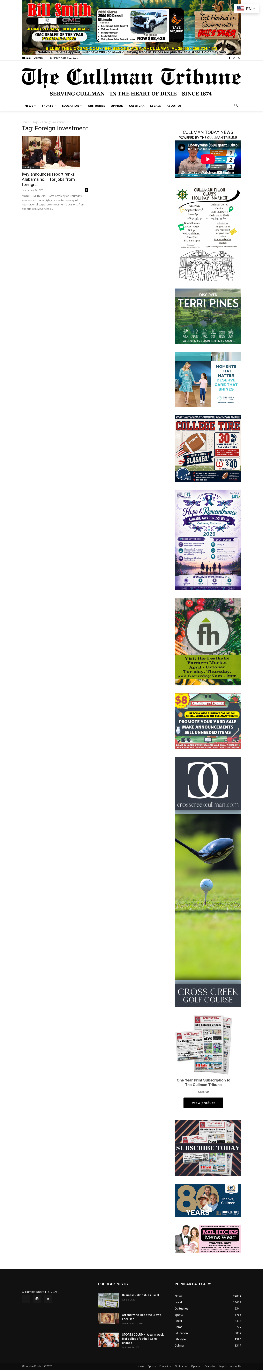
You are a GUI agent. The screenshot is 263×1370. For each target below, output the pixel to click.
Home (25, 122)
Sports (152, 1366)
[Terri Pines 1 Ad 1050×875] (208, 316)
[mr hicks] (208, 1239)
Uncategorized (30, 167)
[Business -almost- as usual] (108, 1300)
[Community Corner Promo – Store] (208, 721)
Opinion (196, 1366)
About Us (235, 1366)
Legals (222, 1366)
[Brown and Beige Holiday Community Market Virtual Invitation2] (208, 233)
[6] (131, 27)
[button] (236, 106)
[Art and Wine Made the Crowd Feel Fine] (108, 1318)
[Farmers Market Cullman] (208, 641)
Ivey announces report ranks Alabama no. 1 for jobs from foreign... (48, 179)
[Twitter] (238, 58)
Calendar (209, 1366)
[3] (208, 379)
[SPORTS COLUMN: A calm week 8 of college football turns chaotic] (108, 1340)
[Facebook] (229, 58)
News (141, 1366)
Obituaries (181, 1366)
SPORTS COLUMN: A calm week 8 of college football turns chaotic (143, 1339)
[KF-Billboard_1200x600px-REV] (208, 1200)
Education (165, 1366)
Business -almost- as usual (140, 1295)
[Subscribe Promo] (208, 1148)
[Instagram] (234, 58)
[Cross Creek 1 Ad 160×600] (208, 881)
